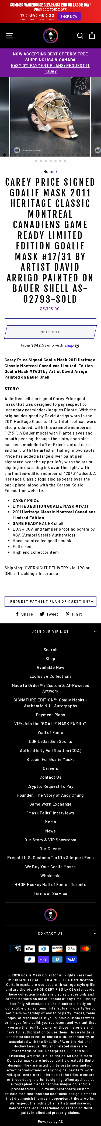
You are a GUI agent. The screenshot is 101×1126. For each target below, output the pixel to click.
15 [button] (73, 155)
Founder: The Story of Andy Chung (50, 795)
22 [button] (41, 161)
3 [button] (15, 155)
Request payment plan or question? (50, 601)
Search (51, 649)
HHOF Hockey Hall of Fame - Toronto (50, 884)
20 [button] (97, 155)
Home (49, 171)
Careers (50, 768)
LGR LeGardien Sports (50, 741)
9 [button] (44, 155)
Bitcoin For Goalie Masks (50, 759)
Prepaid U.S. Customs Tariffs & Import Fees (50, 857)
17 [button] (83, 155)
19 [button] (92, 155)
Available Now (50, 667)
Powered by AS (50, 1121)
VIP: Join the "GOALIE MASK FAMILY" (50, 723)
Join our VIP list (50, 631)
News (50, 830)
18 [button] (87, 155)
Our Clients (50, 848)
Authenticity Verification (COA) (50, 750)
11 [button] (54, 155)
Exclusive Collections (50, 676)
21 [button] (36, 161)
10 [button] (49, 155)
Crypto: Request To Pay (50, 786)
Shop (50, 658)
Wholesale (50, 875)
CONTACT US (50, 933)
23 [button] (46, 161)
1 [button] (4, 155)
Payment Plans (50, 714)
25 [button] (55, 161)
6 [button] (29, 155)
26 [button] (60, 161)
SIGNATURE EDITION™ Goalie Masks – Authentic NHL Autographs (50, 702)
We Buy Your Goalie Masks (50, 866)
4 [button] (20, 155)
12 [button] (58, 155)
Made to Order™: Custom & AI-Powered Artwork (50, 688)
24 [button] (51, 161)
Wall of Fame (50, 732)
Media (50, 821)
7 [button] (34, 155)
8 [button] (39, 155)
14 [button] (68, 155)
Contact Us (50, 777)
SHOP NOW (69, 16)
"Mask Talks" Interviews (50, 812)
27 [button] (65, 161)
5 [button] (24, 155)
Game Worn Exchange (50, 804)
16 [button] (78, 155)
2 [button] (10, 155)
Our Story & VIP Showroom (50, 839)
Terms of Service (50, 893)
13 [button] (63, 155)
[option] (50, 62)
